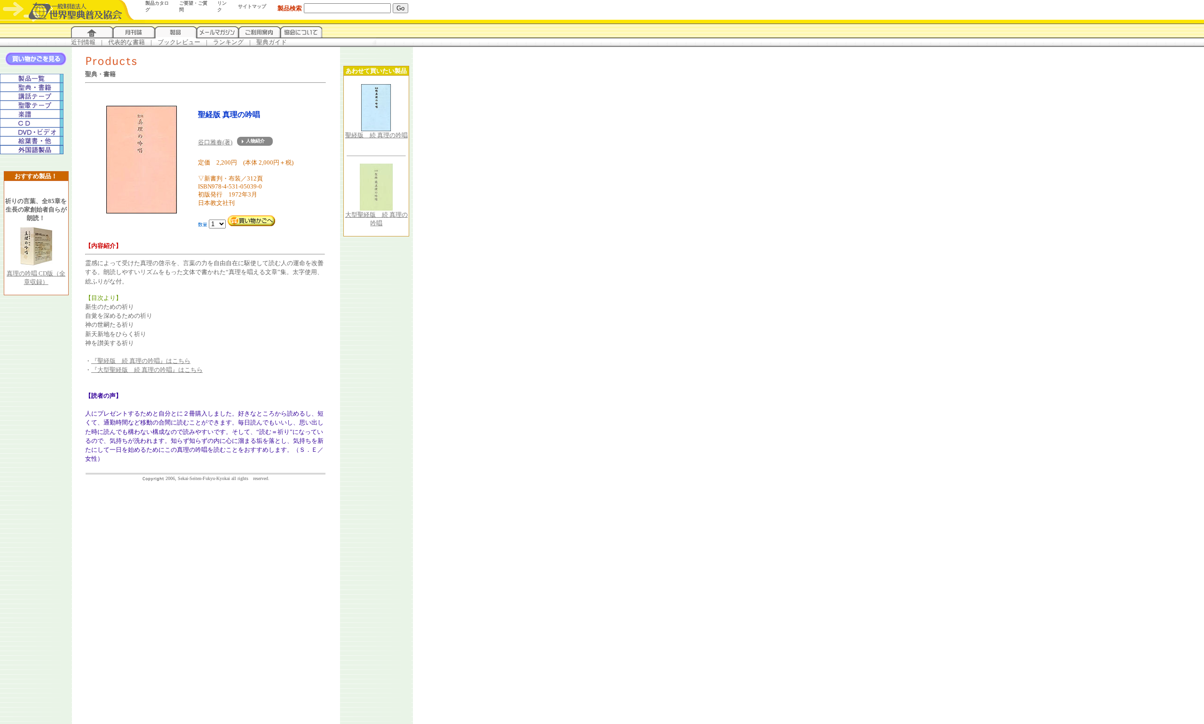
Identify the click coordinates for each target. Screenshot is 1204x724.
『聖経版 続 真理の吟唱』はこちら (140, 360)
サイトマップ (252, 6)
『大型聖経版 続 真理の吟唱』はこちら (147, 369)
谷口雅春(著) (215, 142)
